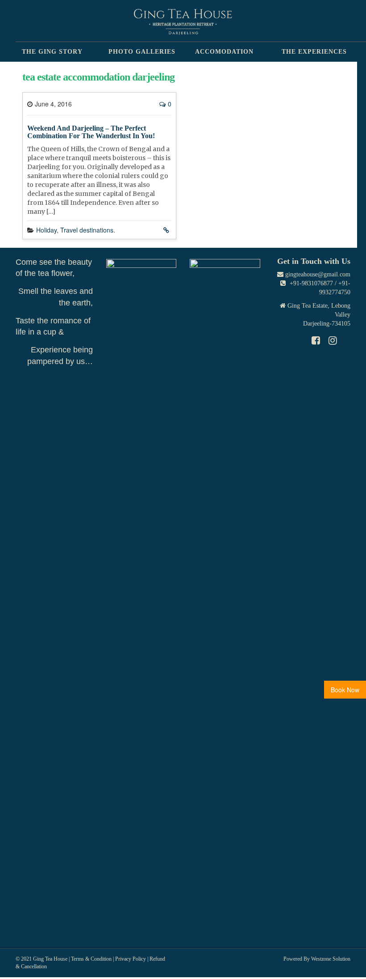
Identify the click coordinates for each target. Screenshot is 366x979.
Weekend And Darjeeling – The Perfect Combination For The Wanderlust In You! (91, 132)
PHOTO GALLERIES (141, 51)
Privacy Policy (130, 959)
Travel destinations (86, 229)
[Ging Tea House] (183, 22)
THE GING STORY (52, 51)
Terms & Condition (91, 959)
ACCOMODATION (224, 51)
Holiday (46, 229)
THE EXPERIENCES (314, 51)
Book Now (345, 689)
